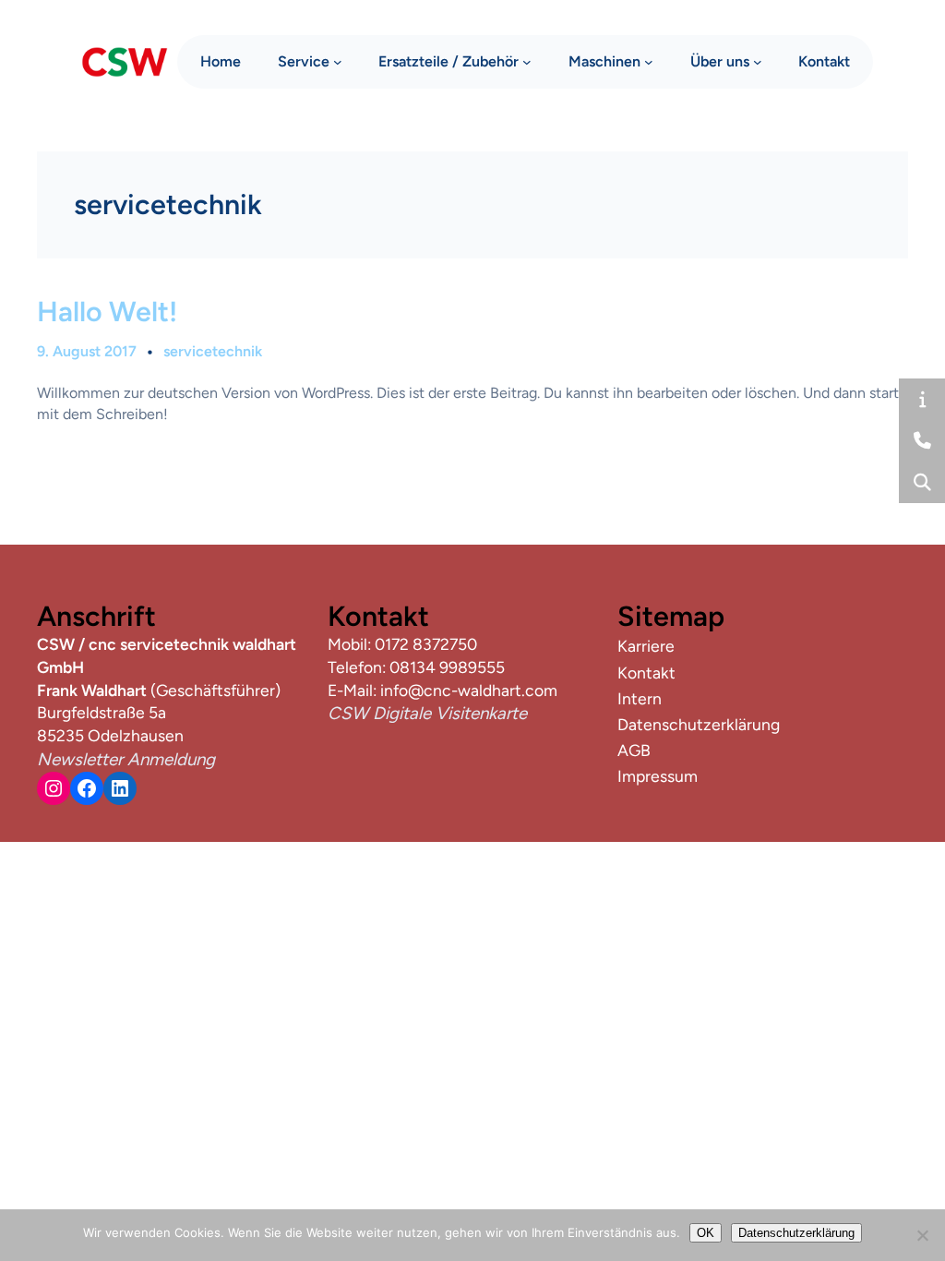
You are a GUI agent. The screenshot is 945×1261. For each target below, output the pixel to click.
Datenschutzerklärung (796, 1233)
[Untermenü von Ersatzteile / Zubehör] (527, 61)
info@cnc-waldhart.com (468, 690)
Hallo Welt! (107, 312)
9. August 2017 (87, 351)
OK (705, 1233)
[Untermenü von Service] (337, 61)
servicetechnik (212, 351)
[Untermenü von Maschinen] (648, 61)
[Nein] (922, 1235)
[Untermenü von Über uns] (757, 61)
